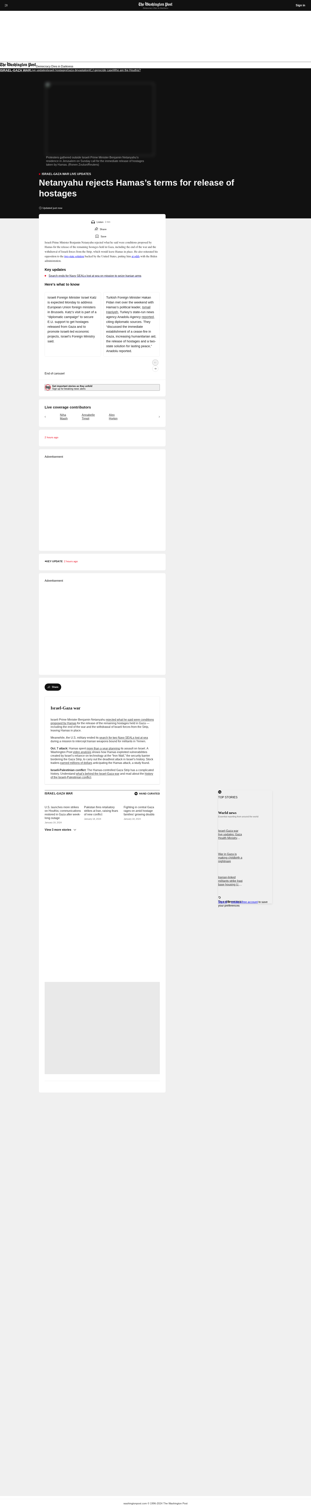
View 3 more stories (58, 829)
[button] (93, 222)
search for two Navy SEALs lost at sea (123, 737)
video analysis (82, 752)
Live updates (38, 70)
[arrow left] (155, 362)
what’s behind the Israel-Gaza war (97, 773)
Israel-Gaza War (15, 70)
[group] (102, 416)
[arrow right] (155, 369)
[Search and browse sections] (6, 5)
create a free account (244, 902)
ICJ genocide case (101, 70)
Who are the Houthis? (127, 70)
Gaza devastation (78, 70)
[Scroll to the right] (159, 416)
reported (148, 317)
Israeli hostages (57, 70)
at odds (136, 256)
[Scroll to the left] (45, 416)
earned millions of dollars (76, 762)
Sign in (300, 5)
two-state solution (74, 256)
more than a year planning (103, 748)
